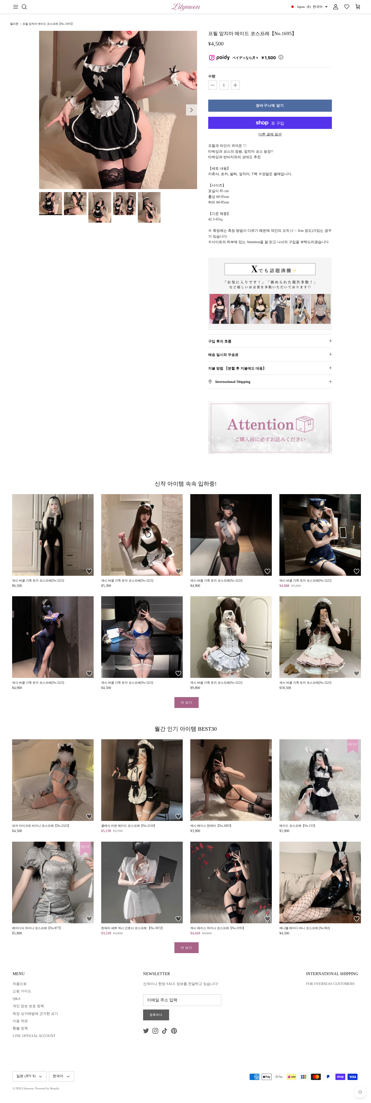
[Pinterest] (174, 1031)
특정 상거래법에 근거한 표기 (35, 1014)
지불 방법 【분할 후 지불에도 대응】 (237, 368)
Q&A (16, 999)
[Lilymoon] (185, 7)
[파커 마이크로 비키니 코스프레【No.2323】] (53, 780)
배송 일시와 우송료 (223, 355)
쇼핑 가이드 (22, 991)
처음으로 (20, 984)
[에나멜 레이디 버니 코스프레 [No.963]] (320, 882)
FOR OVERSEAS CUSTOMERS (330, 984)
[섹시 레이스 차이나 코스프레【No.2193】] (231, 882)
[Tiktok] (165, 1031)
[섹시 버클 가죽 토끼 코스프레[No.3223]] (53, 535)
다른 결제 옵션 (270, 134)
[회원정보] (335, 7)
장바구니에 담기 (270, 105)
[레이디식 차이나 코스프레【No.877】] (53, 882)
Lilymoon (28, 1088)
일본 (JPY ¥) (26, 1076)
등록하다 (156, 1015)
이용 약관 (20, 1021)
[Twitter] (146, 1031)
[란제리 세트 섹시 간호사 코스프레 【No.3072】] (142, 882)
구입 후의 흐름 (219, 341)
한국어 (58, 1076)
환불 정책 (20, 1028)
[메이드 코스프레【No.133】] (320, 780)
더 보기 (186, 702)
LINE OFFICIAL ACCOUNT (34, 1036)
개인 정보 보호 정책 (28, 1006)
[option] (118, 110)
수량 (211, 76)
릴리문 (14, 23)
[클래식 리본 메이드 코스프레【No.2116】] (142, 780)
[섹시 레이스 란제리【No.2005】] (231, 780)
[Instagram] (155, 1031)
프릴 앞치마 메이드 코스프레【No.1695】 (48, 23)
